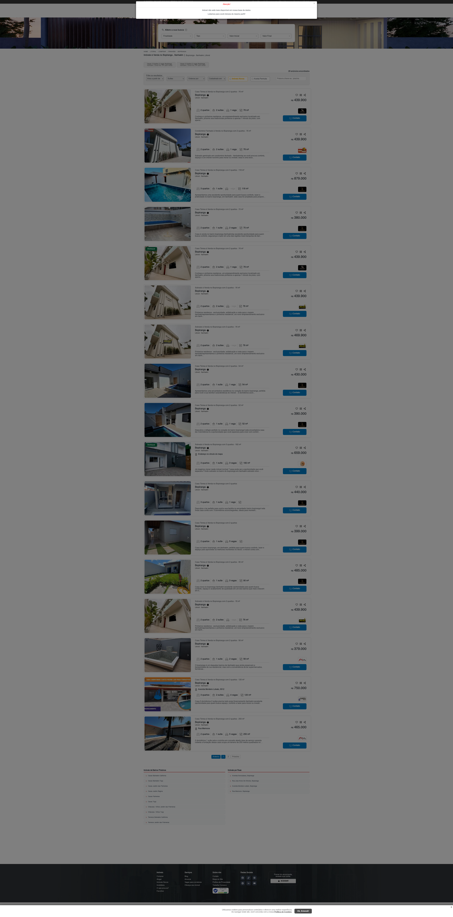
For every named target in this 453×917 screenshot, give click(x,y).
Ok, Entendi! (303, 911)
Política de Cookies (283, 912)
